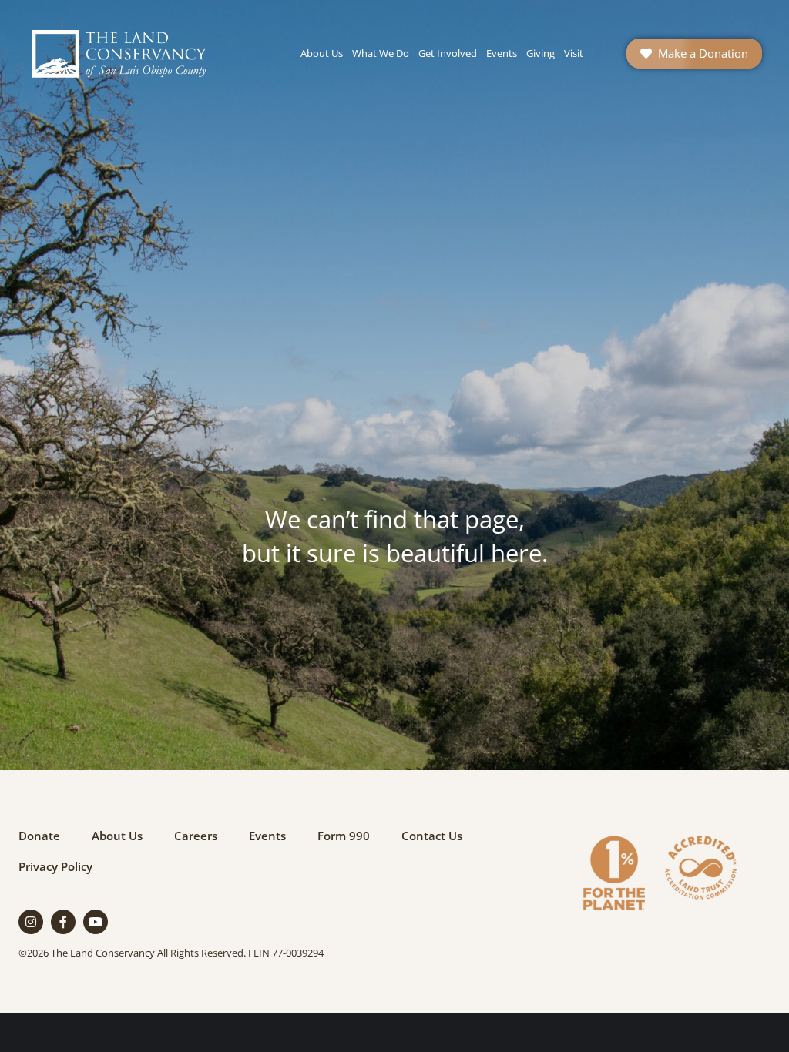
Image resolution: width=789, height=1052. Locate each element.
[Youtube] (95, 922)
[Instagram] (30, 922)
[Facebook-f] (63, 922)
